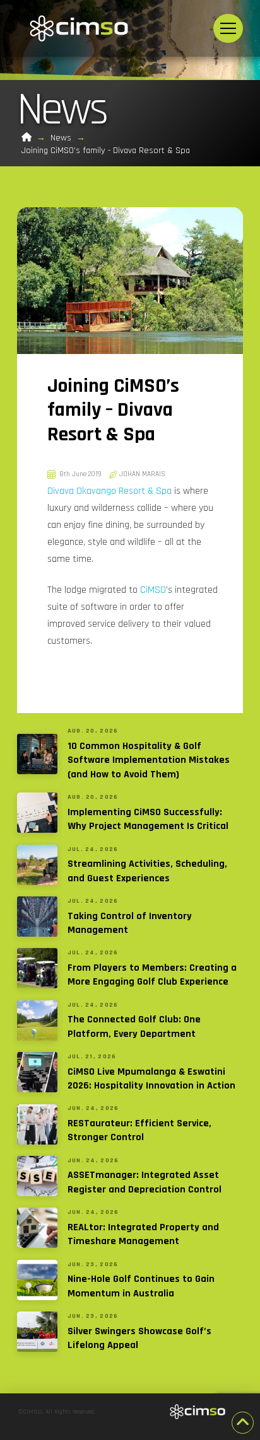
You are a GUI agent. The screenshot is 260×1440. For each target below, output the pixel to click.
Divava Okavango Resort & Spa (109, 491)
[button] (228, 28)
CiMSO (153, 590)
